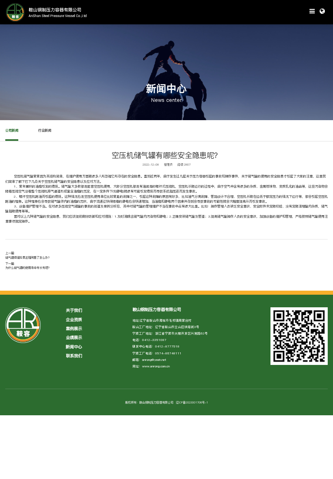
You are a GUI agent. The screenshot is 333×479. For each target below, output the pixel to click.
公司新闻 (11, 130)
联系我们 (74, 355)
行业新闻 (44, 130)
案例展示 (74, 328)
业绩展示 (74, 337)
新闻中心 (74, 347)
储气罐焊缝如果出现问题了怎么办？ (28, 257)
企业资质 (74, 319)
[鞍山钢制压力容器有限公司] (83, 12)
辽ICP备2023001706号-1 (192, 402)
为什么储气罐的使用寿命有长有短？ (28, 267)
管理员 (168, 164)
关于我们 (74, 310)
